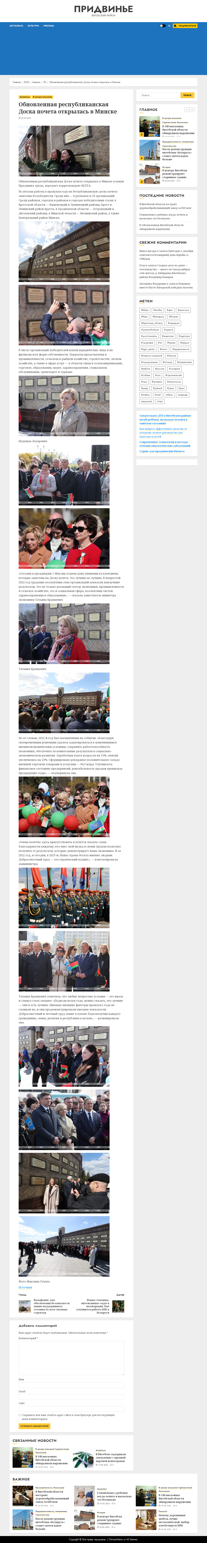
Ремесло (163, 1511)
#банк (144, 316)
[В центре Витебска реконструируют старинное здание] (149, 150)
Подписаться (187, 25)
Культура (33, 25)
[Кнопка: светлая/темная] (163, 25)
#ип (160, 342)
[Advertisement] (103, 52)
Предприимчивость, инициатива (178, 118)
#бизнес (173, 316)
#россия (159, 368)
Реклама (48, 25)
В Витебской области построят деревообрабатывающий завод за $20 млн (179, 174)
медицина (146, 401)
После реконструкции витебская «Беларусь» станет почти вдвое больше (177, 130)
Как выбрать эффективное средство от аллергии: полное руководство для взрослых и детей (163, 432)
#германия (173, 323)
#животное (168, 336)
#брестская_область (152, 323)
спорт (160, 401)
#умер (144, 388)
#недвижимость (180, 349)
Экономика (40, 1452)
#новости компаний (151, 355)
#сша (144, 382)
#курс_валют (148, 349)
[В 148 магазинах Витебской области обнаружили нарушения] (23, 1457)
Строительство (169, 122)
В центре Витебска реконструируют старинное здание (174, 150)
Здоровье (102, 1489)
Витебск (145, 395)
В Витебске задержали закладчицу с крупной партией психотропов (111, 1458)
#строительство (173, 375)
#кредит (184, 342)
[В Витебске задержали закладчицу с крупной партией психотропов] (83, 1457)
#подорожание (149, 362)
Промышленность (170, 165)
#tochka (158, 310)
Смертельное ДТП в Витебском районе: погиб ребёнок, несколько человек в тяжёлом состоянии (165, 419)
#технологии (174, 382)
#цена (170, 388)
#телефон (157, 382)
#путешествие (184, 362)
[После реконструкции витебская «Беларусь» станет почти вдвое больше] (149, 126)
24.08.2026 (170, 183)
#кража (171, 342)
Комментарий (28, 1338)
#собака (145, 375)
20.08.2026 (43, 1467)
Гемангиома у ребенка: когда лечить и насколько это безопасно (163, 216)
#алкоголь (183, 310)
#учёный (157, 388)
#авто (170, 310)
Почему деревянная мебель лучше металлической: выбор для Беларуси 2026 (174, 1520)
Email (22, 1391)
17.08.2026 (103, 1465)
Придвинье (103, 9)
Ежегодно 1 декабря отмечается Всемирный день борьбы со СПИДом (166, 254)
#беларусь (158, 316)
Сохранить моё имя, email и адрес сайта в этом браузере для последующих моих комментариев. (68, 1417)
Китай (158, 395)
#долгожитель (149, 336)
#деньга (168, 329)
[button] (169, 26)
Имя (21, 1379)
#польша (167, 362)
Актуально (16, 25)
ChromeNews (116, 1539)
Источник (25, 1287)
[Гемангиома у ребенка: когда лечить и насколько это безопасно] (84, 1496)
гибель (169, 395)
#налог (163, 349)
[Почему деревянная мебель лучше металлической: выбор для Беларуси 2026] (146, 1519)
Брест (182, 388)
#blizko (145, 310)
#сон (157, 375)
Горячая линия (62, 1449)
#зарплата (184, 336)
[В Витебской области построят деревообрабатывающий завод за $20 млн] (149, 173)
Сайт (22, 1403)
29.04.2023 (26, 118)
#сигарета (174, 368)
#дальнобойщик (150, 329)
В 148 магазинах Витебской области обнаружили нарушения (51, 1460)
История (166, 143)
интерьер (183, 395)
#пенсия (171, 355)
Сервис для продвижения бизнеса (162, 451)
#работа (145, 368)
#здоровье (147, 342)
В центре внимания (42, 97)
